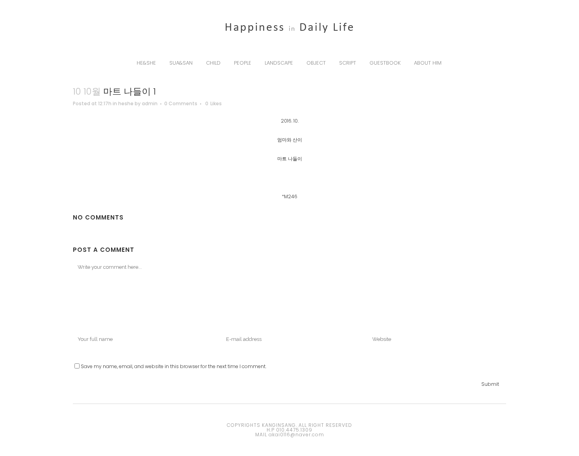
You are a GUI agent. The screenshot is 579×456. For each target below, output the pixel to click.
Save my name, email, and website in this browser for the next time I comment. (173, 366)
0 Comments (180, 103)
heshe (126, 103)
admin (150, 103)
